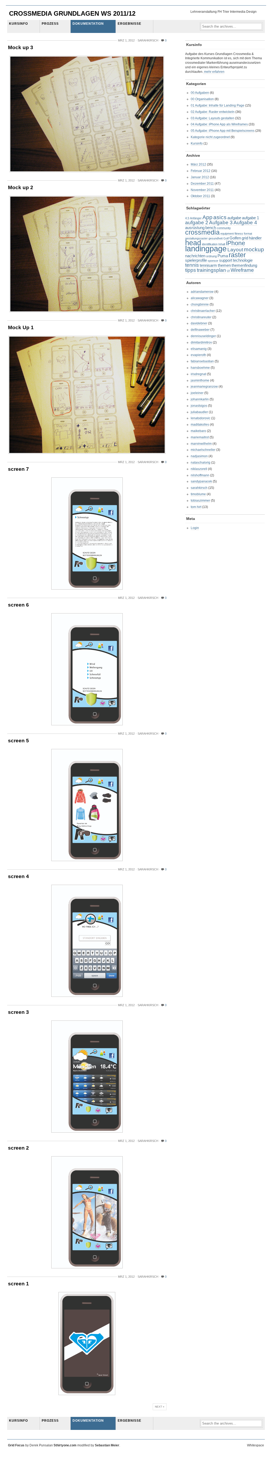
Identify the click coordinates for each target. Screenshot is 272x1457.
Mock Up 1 (21, 327)
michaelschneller (203, 450)
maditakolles (200, 424)
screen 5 (18, 740)
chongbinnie (200, 304)
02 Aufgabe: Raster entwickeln (213, 112)
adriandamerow (202, 292)
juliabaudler (199, 412)
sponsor (213, 260)
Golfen (235, 238)
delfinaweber (200, 330)
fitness (239, 233)
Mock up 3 (20, 47)
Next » (159, 1406)
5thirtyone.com (65, 1445)
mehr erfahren (213, 72)
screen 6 (18, 605)
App (207, 217)
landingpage (206, 248)
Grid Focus (16, 1445)
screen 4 (18, 876)
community (224, 228)
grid (245, 238)
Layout (235, 249)
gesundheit (216, 238)
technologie (243, 260)
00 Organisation (202, 99)
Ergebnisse (129, 24)
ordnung (211, 256)
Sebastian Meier (107, 1445)
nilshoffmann (200, 475)
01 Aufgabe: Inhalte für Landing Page (217, 105)
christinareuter (201, 317)
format (248, 233)
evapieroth (198, 355)
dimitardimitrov (201, 342)
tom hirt (196, 507)
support (225, 260)
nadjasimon (199, 456)
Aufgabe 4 (245, 222)
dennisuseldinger (203, 336)
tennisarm (208, 265)
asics (220, 217)
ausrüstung (195, 227)
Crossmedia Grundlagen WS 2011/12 (72, 13)
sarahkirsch (199, 488)
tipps (190, 270)
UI (228, 270)
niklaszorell (199, 469)
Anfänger (196, 218)
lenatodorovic (200, 418)
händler (255, 238)
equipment (227, 233)
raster (237, 255)
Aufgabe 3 (221, 222)
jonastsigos (199, 406)
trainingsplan (211, 270)
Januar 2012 (200, 177)
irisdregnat (198, 374)
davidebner (199, 323)
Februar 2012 (200, 171)
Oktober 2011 (200, 196)
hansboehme (200, 368)
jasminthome (200, 380)
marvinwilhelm (201, 444)
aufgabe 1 (250, 217)
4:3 (187, 218)
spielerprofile (196, 260)
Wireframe (242, 270)
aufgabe (234, 217)
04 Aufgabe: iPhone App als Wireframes (219, 124)
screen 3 (18, 1012)
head (193, 243)
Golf (226, 238)
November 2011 (202, 190)
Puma (223, 255)
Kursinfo (18, 24)
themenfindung (244, 265)
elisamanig (199, 349)
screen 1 (18, 1283)
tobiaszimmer (200, 500)
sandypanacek (201, 481)
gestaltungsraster (196, 238)
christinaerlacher (203, 311)
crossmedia (202, 232)
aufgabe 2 (196, 222)
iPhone (235, 243)
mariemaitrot (200, 437)
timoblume (198, 494)
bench (210, 227)
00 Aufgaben (200, 93)
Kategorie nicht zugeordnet (210, 137)
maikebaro (198, 431)
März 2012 (198, 164)
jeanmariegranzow (204, 386)
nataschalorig (200, 462)
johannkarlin (200, 399)
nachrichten (195, 255)
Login (195, 528)
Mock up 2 (20, 187)
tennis (192, 265)
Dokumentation (88, 24)
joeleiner (197, 393)
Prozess (50, 24)
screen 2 (18, 1148)
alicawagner (200, 298)
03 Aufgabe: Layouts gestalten (212, 118)
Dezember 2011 (202, 183)
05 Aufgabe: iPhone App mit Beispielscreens (222, 131)
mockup (254, 249)
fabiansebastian (202, 361)
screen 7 (18, 469)
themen (224, 265)
